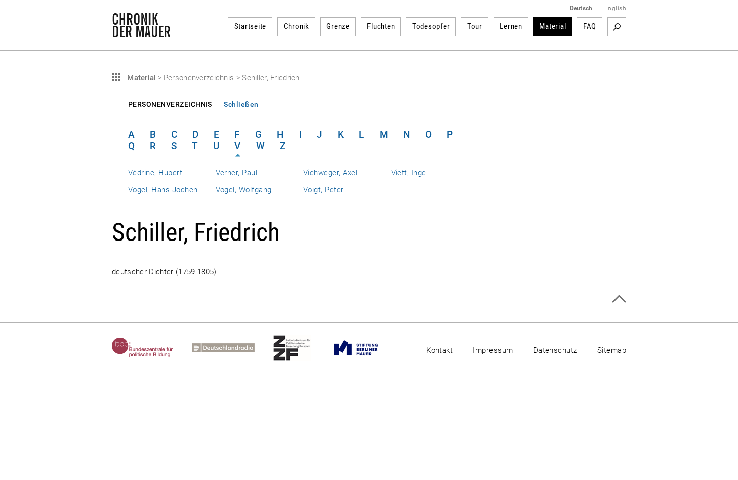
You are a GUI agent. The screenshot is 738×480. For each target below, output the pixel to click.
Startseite (250, 26)
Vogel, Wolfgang (244, 189)
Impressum (493, 350)
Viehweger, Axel (330, 172)
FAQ (589, 26)
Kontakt (439, 350)
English (615, 8)
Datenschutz (555, 350)
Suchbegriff (616, 26)
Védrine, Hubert (155, 172)
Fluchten (381, 26)
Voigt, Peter (323, 189)
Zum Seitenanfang (618, 299)
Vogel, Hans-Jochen (162, 189)
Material (552, 26)
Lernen (511, 26)
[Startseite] (141, 32)
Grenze (338, 26)
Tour (474, 26)
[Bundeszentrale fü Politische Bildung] (152, 348)
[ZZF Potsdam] (301, 348)
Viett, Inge (408, 172)
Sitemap (611, 350)
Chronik (296, 26)
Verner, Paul (237, 172)
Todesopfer (431, 26)
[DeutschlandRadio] (232, 348)
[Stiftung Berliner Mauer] (365, 348)
